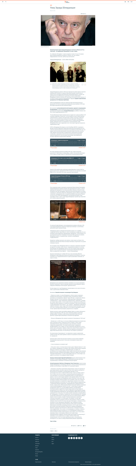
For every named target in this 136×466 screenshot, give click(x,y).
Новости (36, 437)
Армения (37, 449)
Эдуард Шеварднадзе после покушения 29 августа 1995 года (64, 202)
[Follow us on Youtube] (74, 438)
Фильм (53, 439)
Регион (36, 453)
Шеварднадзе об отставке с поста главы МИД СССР (62, 158)
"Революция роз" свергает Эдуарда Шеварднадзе (62, 261)
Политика (37, 439)
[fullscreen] (85, 219)
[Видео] (125, 2)
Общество (37, 441)
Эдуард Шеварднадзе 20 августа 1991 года (60, 176)
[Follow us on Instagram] (77, 438)
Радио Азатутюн (55, 141)
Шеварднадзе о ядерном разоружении (59, 140)
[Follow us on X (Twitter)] (71, 438)
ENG (128, 1)
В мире (36, 455)
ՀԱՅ (131, 1)
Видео (53, 437)
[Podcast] (82, 438)
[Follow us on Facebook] (69, 438)
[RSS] (79, 438)
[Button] (83, 13)
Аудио (53, 443)
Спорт (36, 447)
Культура (37, 445)
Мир (51, 5)
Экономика (37, 443)
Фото (52, 441)
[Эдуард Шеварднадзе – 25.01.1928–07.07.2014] (68, 72)
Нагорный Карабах (39, 451)
